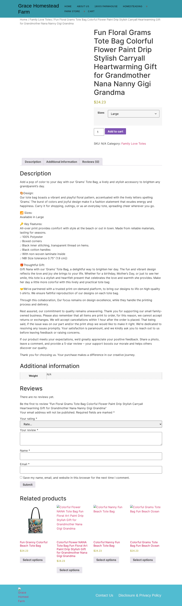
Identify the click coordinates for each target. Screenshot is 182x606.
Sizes (101, 112)
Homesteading (132, 6)
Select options (33, 560)
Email (25, 464)
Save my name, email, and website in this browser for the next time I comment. (76, 477)
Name (25, 450)
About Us (83, 6)
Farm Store (72, 11)
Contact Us (104, 595)
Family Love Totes (41, 19)
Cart (91, 11)
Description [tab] (33, 161)
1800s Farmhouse (106, 6)
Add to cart (115, 131)
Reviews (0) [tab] (90, 161)
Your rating (28, 418)
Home (68, 6)
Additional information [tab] (61, 161)
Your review (29, 430)
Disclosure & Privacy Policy (140, 595)
